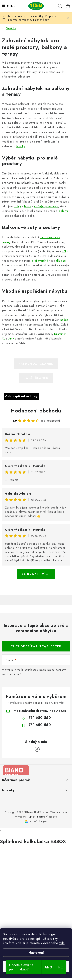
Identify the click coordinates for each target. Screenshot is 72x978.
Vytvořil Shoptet (38, 821)
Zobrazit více (36, 574)
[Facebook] (37, 749)
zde (62, 943)
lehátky (20, 146)
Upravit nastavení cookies (42, 817)
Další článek (36, 378)
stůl (64, 251)
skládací (61, 261)
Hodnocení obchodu (36, 410)
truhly (17, 206)
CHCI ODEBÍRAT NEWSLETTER (36, 646)
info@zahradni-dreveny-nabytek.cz (39, 710)
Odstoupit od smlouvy (21, 396)
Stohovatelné (40, 261)
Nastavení (36, 952)
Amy (11, 338)
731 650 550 (39, 717)
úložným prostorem (46, 206)
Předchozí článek (36, 364)
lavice (27, 206)
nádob (64, 320)
